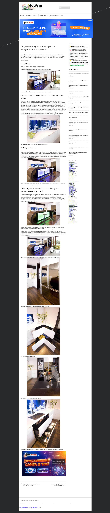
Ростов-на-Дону (71, 197)
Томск (70, 212)
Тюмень (70, 214)
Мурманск (70, 186)
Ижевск (70, 172)
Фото (62, 15)
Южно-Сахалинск (71, 221)
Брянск (70, 165)
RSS (73, 162)
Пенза (69, 193)
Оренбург (70, 192)
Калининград (71, 177)
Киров (70, 179)
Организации (71, 191)
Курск (70, 184)
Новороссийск (71, 189)
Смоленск (70, 207)
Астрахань (70, 164)
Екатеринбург (71, 171)
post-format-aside (71, 163)
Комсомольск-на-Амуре (72, 180)
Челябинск (70, 219)
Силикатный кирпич (72, 206)
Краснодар (70, 182)
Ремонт (35, 15)
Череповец (70, 220)
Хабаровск (70, 218)
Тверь (70, 211)
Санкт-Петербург (71, 201)
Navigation (70, 162)
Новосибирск (71, 190)
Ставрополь (70, 209)
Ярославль (70, 222)
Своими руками (44, 15)
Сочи (69, 208)
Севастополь (71, 205)
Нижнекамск (71, 187)
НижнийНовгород (71, 188)
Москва (70, 185)
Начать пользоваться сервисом (77, 65)
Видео (70, 167)
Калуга (70, 178)
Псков (70, 195)
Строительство (54, 15)
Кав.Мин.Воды (71, 175)
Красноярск (70, 183)
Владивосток (71, 168)
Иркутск (70, 174)
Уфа (69, 216)
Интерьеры (28, 15)
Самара (70, 199)
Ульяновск (70, 215)
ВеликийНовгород (71, 166)
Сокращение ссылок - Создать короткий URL (29, 507)
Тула (69, 213)
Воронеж (70, 169)
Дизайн (22, 15)
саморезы (70, 200)
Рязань (70, 198)
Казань (70, 176)
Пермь (70, 194)
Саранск (70, 202)
